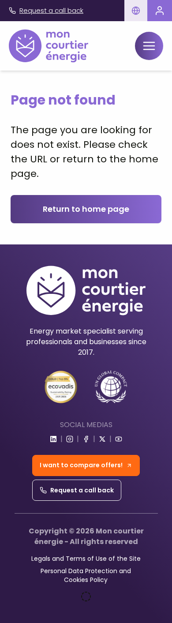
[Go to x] (102, 439)
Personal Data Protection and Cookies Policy (86, 575)
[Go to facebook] (86, 439)
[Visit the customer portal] (159, 10)
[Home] (48, 46)
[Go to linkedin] (53, 439)
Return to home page (86, 208)
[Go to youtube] (118, 439)
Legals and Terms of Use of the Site (86, 558)
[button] (135, 10)
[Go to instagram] (69, 439)
